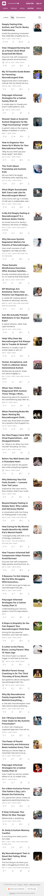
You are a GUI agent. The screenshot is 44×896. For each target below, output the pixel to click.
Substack (12, 893)
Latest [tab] (5, 17)
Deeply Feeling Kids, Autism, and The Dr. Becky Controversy (15, 27)
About (39, 8)
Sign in (39, 3)
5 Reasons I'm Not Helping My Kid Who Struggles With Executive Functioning (15, 579)
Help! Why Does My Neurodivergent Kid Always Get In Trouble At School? (16, 341)
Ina (25, 517)
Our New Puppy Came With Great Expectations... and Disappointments (16, 438)
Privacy (20, 884)
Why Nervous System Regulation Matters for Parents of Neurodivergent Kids (15, 242)
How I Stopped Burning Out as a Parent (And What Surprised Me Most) (16, 51)
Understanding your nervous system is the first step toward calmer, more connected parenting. (14, 609)
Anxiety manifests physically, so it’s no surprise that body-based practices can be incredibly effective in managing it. (15, 275)
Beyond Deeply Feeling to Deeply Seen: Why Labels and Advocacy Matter (15, 506)
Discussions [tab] (20, 17)
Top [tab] (12, 17)
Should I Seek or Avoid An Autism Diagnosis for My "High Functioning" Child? (15, 122)
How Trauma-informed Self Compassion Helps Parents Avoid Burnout (16, 555)
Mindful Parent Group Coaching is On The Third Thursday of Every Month (15, 673)
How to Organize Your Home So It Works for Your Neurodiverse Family (15, 145)
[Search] (39, 17)
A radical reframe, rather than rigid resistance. (14, 325)
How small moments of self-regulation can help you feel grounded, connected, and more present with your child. (15, 249)
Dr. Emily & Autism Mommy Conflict (15, 831)
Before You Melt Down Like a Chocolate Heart (15, 460)
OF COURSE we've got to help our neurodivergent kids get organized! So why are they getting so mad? (16, 586)
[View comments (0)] (13, 41)
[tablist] (14, 17)
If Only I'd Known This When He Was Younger (13, 813)
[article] (22, 33)
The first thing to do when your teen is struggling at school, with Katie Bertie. (15, 863)
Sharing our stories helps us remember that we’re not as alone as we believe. (13, 751)
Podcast (14, 8)
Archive (31, 8)
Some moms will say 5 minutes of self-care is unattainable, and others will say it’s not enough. (15, 199)
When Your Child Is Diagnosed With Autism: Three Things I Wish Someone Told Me (14, 391)
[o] (38, 216)
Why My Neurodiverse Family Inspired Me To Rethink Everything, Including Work (13, 697)
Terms (26, 884)
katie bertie (25, 868)
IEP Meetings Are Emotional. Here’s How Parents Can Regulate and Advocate (15, 292)
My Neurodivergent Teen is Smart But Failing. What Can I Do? (16, 856)
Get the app (32, 889)
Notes (22, 8)
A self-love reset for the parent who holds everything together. (15, 465)
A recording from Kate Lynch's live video (14, 837)
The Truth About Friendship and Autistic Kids (14, 169)
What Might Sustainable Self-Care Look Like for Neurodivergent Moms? (14, 192)
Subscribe (30, 3)
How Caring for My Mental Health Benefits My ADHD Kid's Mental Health (15, 529)
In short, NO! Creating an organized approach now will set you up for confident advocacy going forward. (15, 728)
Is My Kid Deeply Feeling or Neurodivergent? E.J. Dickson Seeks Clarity (16, 216)
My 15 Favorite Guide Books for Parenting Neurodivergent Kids (16, 74)
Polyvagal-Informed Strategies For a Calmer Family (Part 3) (14, 98)
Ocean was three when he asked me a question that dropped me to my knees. (15, 421)
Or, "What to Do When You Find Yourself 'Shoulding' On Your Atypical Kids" (15, 445)
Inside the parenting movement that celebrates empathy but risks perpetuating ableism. (16, 34)
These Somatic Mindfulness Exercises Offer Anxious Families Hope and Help (14, 268)
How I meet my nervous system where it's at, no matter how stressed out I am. (15, 775)
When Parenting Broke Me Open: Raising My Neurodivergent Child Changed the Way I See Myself (15, 414)
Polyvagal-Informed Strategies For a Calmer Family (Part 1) (14, 602)
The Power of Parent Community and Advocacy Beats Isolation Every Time (15, 744)
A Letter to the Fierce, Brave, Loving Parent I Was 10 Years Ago (15, 650)
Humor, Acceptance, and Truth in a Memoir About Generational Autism (14, 365)
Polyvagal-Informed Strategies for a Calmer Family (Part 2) (14, 768)
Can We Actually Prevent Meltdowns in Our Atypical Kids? (15, 318)
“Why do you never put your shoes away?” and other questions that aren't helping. (14, 152)
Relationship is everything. (13, 818)
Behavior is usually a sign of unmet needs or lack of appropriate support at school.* (15, 348)
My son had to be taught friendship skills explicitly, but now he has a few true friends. (14, 176)
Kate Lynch (16, 39)
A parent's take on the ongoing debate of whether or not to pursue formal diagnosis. (15, 129)
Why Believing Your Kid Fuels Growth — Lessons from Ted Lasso (14, 482)
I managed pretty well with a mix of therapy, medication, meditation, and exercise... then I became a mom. (16, 536)
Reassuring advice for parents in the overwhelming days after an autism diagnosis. (15, 398)
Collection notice (34, 884)
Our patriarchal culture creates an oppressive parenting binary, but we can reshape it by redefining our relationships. (16, 798)
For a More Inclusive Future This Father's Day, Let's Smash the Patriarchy (16, 791)
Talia (22, 709)
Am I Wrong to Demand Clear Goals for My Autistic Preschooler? (16, 721)
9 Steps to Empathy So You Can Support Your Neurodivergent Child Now (15, 626)
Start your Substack (17, 889)
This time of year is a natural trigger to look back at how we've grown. (16, 657)
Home (5, 8)
